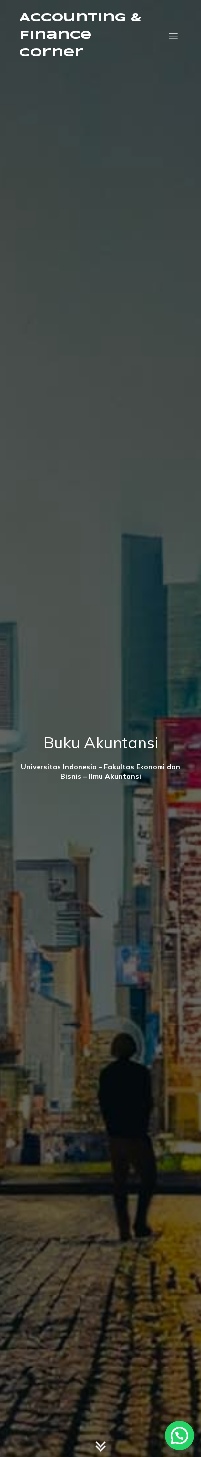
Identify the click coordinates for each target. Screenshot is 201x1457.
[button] (179, 1435)
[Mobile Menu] (173, 36)
